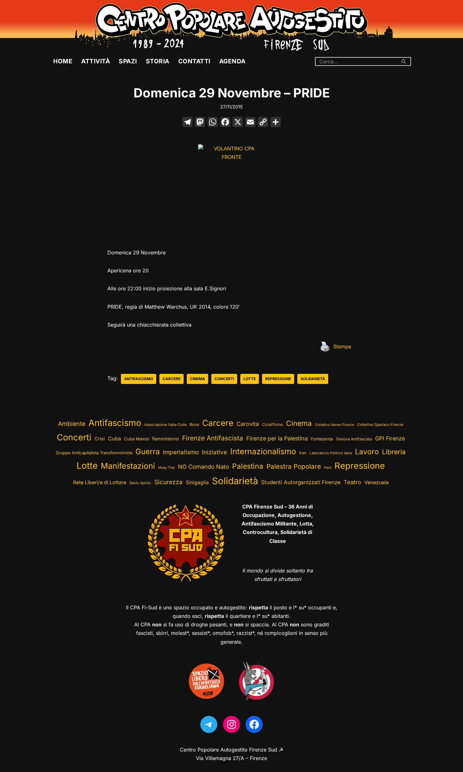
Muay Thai (166, 468)
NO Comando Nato (203, 466)
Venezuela (376, 482)
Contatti (194, 61)
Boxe (194, 424)
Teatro (352, 482)
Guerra (147, 451)
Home (62, 61)
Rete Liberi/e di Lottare (99, 482)
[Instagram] (231, 724)
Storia (157, 61)
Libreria (394, 452)
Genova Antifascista (354, 439)
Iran (302, 452)
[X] (238, 123)
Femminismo (165, 438)
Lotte (249, 378)
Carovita (248, 424)
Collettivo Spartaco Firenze (380, 424)
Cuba (114, 438)
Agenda (232, 61)
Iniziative (214, 452)
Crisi (99, 439)
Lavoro (367, 451)
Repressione (278, 378)
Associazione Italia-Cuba (165, 424)
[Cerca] (404, 61)
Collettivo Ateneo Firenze (334, 425)
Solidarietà (312, 378)
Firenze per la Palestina (277, 438)
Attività (95, 61)
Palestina (247, 466)
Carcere (171, 378)
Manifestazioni (128, 466)
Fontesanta (322, 438)
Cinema (197, 378)
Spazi (128, 61)
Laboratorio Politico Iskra (331, 453)
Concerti (224, 378)
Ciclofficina (272, 424)
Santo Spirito (140, 483)
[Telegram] (208, 724)
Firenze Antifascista (212, 438)
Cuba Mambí (136, 438)
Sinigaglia (197, 482)
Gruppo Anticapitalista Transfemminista (94, 452)
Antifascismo (138, 378)
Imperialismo (181, 452)
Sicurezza (168, 482)
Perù (327, 468)
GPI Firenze (390, 438)
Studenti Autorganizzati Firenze (300, 482)
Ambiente (71, 423)
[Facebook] (225, 123)
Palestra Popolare (293, 466)
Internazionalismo (263, 451)
